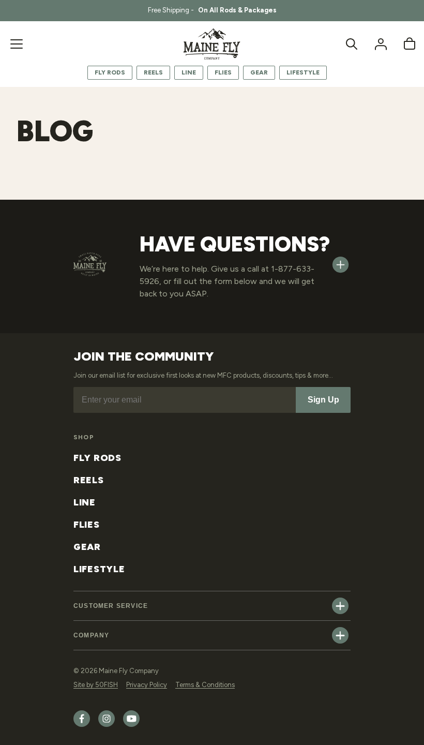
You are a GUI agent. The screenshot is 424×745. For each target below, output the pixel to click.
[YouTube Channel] (131, 724)
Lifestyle (303, 72)
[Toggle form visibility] (340, 265)
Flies (223, 72)
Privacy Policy (146, 685)
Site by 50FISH (95, 685)
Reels (153, 72)
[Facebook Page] (81, 724)
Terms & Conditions (205, 685)
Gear (259, 72)
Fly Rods (110, 72)
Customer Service (110, 605)
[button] (16, 44)
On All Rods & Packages (237, 10)
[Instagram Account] (106, 724)
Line (188, 72)
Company (91, 635)
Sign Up (323, 399)
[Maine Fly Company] (212, 43)
